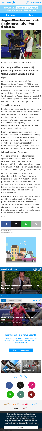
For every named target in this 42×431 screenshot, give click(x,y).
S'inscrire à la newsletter (21, 350)
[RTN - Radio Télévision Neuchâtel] (25, 404)
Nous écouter (37, 2)
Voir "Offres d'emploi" (29, 366)
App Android (31, 394)
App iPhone (20, 394)
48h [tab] (3, 300)
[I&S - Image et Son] (25, 408)
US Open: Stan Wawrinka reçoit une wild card (19, 318)
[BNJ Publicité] (7, 404)
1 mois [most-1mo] (19, 300)
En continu (11, 15)
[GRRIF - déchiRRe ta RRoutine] (16, 408)
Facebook (9, 385)
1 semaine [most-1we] (11, 300)
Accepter (21, 427)
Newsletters (10, 394)
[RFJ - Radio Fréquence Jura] (34, 404)
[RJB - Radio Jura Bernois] (16, 404)
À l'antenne (31, 15)
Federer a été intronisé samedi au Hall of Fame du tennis (20, 286)
